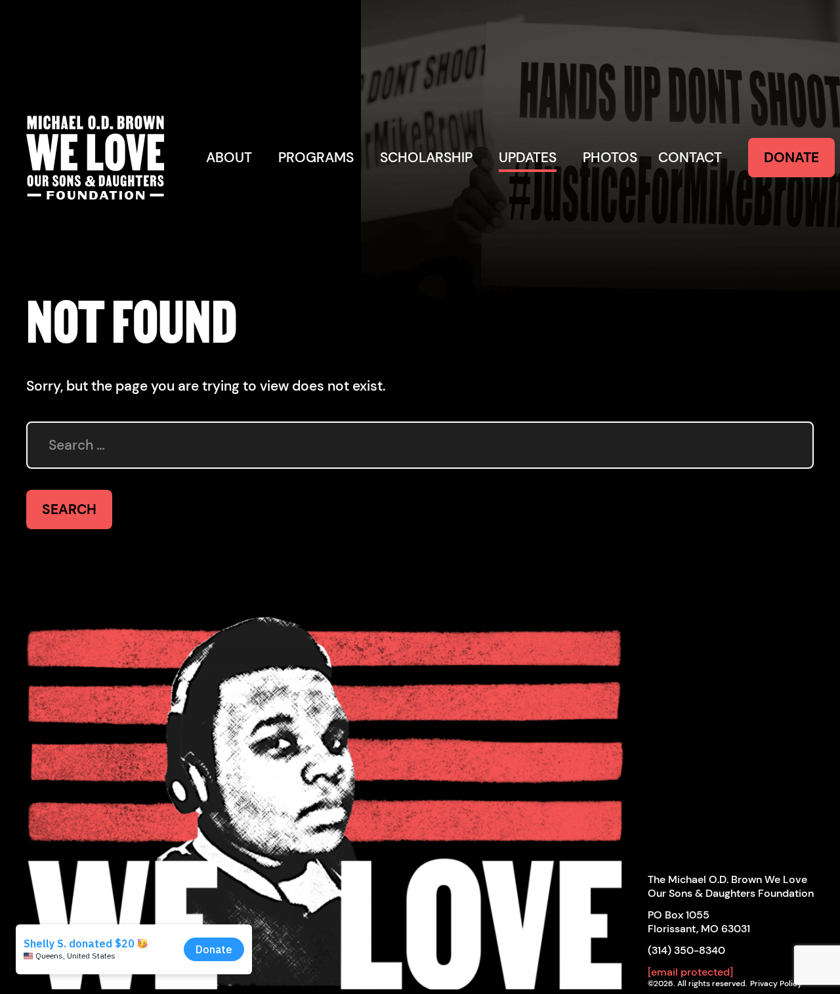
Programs (316, 157)
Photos (610, 157)
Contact (690, 157)
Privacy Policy (776, 983)
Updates (527, 157)
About (229, 157)
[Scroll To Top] (326, 796)
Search (69, 509)
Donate (791, 157)
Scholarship (426, 157)
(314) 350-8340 (686, 950)
